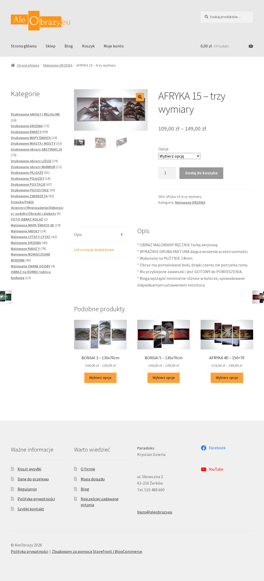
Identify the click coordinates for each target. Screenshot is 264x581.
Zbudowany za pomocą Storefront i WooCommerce (97, 551)
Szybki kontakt (31, 508)
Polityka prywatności (36, 498)
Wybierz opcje (100, 377)
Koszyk (88, 45)
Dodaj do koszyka (201, 172)
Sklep (50, 45)
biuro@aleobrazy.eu (154, 511)
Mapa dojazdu (93, 478)
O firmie (88, 468)
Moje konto (114, 45)
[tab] (100, 234)
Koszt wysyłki (29, 468)
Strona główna (24, 45)
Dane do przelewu (33, 478)
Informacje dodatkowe (94, 249)
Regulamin (27, 489)
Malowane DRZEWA (57, 65)
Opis (78, 234)
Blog (68, 45)
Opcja (163, 148)
